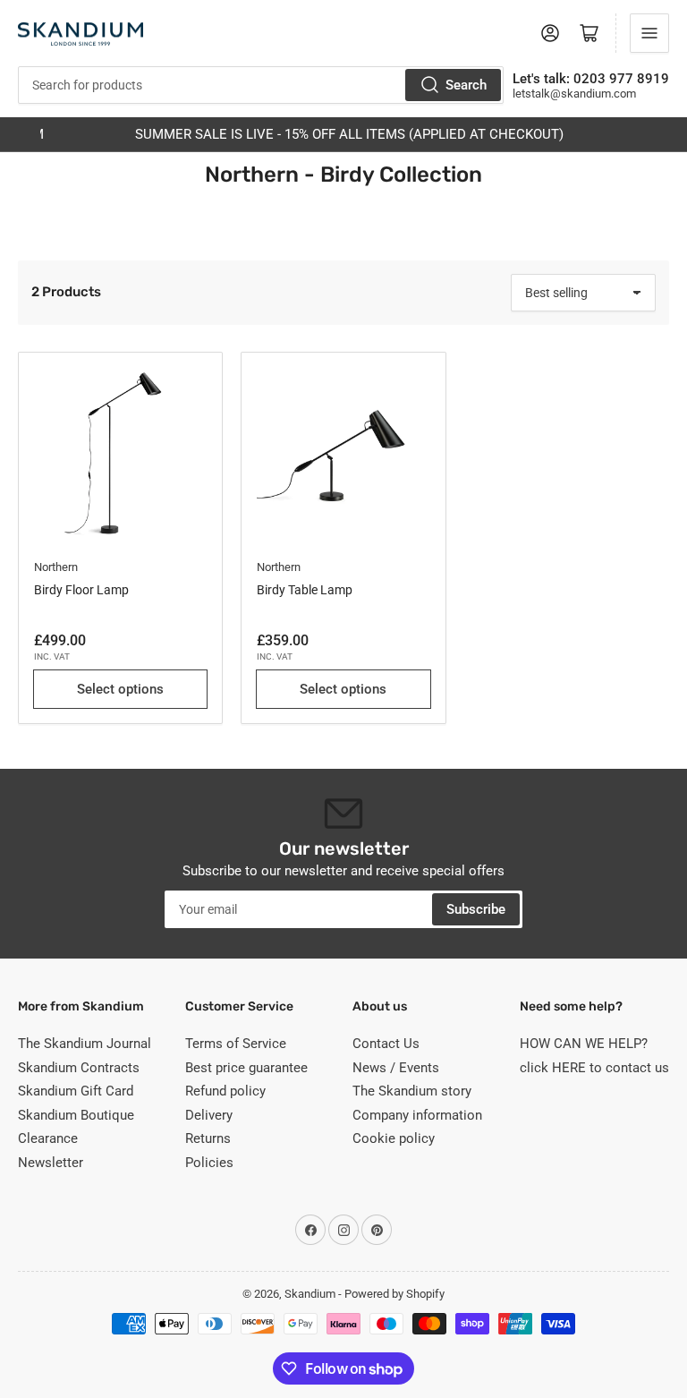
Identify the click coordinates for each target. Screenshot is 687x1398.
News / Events (395, 1068)
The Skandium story (411, 1091)
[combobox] (261, 85)
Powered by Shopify (394, 1293)
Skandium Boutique (76, 1115)
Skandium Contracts (79, 1068)
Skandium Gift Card (75, 1091)
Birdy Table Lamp (304, 590)
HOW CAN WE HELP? (584, 1044)
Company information (417, 1115)
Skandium (309, 1293)
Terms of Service (235, 1044)
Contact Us (386, 1044)
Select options (120, 689)
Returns (208, 1138)
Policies (209, 1163)
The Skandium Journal (84, 1044)
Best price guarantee (246, 1068)
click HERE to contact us (594, 1068)
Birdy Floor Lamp (81, 590)
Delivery (209, 1115)
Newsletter (50, 1163)
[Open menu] (649, 33)
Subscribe (475, 909)
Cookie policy (393, 1138)
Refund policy (225, 1091)
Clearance (48, 1138)
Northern (56, 567)
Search (466, 85)
